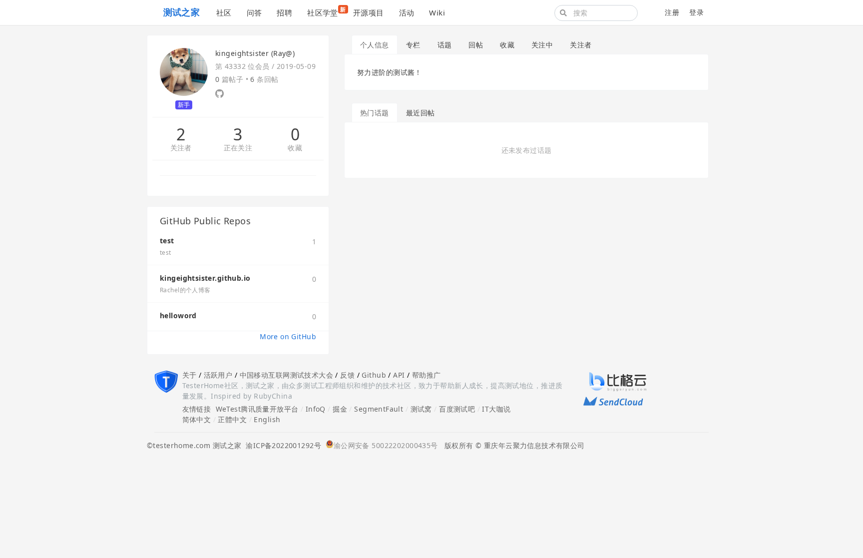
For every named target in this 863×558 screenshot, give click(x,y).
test (167, 240)
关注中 (542, 44)
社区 (224, 12)
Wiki (437, 12)
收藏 (295, 148)
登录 (696, 12)
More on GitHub (288, 336)
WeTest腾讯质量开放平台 (257, 409)
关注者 (181, 148)
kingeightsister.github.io (205, 278)
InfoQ (316, 409)
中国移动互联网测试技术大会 (286, 375)
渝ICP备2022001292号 (281, 445)
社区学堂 (326, 11)
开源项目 (368, 12)
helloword (178, 315)
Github (374, 375)
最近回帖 (420, 112)
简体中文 (196, 419)
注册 (672, 12)
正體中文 (232, 419)
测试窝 (421, 409)
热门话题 (374, 112)
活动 (407, 12)
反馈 (347, 375)
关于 (189, 375)
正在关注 (238, 148)
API (399, 375)
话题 (444, 44)
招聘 (284, 12)
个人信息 (374, 44)
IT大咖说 (496, 409)
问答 (254, 12)
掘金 (340, 409)
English (267, 419)
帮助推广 (426, 375)
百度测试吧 (457, 409)
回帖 (475, 44)
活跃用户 (218, 375)
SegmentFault (378, 409)
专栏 (413, 44)
